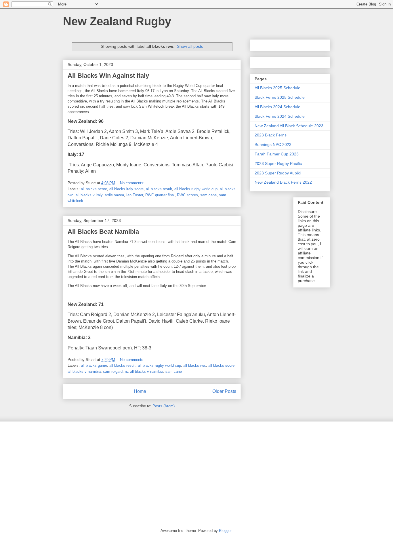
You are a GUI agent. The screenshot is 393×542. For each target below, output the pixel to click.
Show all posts (190, 46)
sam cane (208, 195)
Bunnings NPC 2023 (273, 144)
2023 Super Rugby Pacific (278, 163)
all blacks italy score (126, 189)
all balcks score (94, 189)
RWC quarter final (160, 195)
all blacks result (159, 189)
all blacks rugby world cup (196, 189)
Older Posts (224, 391)
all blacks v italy (89, 195)
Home (140, 391)
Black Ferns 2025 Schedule (280, 97)
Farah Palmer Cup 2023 (277, 154)
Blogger (225, 530)
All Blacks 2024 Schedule (277, 106)
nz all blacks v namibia (144, 371)
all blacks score (221, 365)
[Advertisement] (196, 470)
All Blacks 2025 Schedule (277, 87)
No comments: (133, 183)
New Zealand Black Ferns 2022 (283, 182)
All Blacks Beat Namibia (103, 231)
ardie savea (114, 195)
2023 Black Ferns (271, 135)
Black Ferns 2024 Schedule (280, 116)
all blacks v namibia (84, 371)
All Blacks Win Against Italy (108, 75)
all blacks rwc (194, 365)
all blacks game (94, 365)
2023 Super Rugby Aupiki (278, 173)
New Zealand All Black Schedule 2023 (289, 125)
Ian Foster (134, 195)
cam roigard (113, 371)
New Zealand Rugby (117, 21)
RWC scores (187, 195)
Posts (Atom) (163, 406)
